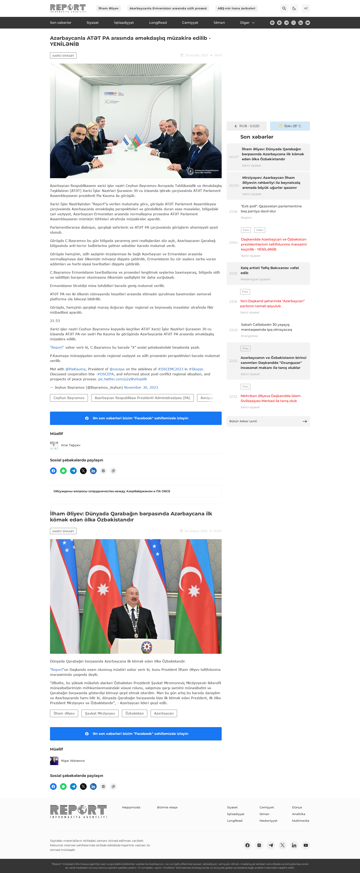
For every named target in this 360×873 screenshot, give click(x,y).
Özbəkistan (134, 713)
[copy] (113, 470)
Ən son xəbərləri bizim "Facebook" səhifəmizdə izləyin (140, 418)
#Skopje (196, 369)
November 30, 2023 (141, 387)
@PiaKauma (75, 369)
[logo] (68, 8)
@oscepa (117, 369)
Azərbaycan (164, 713)
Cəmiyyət (267, 807)
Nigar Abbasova (73, 761)
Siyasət (232, 807)
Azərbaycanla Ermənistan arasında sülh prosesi (168, 8)
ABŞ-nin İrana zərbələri (236, 8)
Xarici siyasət (63, 55)
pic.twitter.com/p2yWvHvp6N (122, 379)
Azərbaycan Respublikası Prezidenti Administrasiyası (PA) (142, 398)
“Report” (57, 347)
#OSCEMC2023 (170, 369)
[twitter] (293, 22)
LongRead (234, 821)
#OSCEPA (105, 374)
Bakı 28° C (292, 126)
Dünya (297, 807)
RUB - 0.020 (249, 126)
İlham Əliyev (109, 8)
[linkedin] (300, 22)
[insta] (279, 22)
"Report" (57, 669)
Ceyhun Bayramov (69, 398)
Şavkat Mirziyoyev (100, 713)
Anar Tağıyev (70, 445)
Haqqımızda (131, 807)
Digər (245, 23)
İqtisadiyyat (235, 814)
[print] (103, 470)
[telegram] (286, 22)
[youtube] (307, 22)
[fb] (272, 22)
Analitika (298, 814)
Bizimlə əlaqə (167, 807)
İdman (264, 814)
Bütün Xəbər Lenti (243, 421)
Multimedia (300, 821)
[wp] (63, 470)
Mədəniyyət (269, 821)
